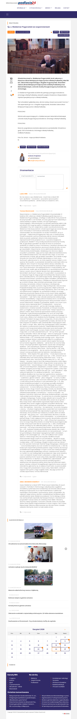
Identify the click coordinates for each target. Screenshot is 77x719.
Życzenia (56, 680)
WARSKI (67, 713)
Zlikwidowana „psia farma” (18, 700)
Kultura (11, 680)
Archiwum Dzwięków (59, 682)
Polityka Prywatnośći (40, 712)
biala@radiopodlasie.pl (37, 161)
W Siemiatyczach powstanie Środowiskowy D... (55, 706)
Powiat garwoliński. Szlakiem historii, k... (22, 704)
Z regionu (12, 678)
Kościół (11, 32)
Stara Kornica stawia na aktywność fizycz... (23, 702)
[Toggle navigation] (7, 14)
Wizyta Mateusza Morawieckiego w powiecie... (55, 696)
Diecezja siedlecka (63, 35)
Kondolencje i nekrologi (60, 678)
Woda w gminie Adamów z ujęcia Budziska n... (55, 700)
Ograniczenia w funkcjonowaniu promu (55, 698)
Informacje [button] (21, 8)
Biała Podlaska (64, 32)
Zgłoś (34, 206)
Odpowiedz (27, 206)
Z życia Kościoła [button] (35, 8)
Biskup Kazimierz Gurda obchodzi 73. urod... (23, 696)
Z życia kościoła (14, 685)
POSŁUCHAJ (21, 111)
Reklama (57, 8)
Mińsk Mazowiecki (12, 3)
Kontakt (66, 8)
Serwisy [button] (48, 8)
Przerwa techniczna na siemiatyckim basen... (55, 704)
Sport (11, 682)
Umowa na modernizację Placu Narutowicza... (55, 702)
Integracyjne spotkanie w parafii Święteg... (23, 698)
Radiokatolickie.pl (58, 685)
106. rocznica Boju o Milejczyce (19, 706)
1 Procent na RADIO (59, 687)
